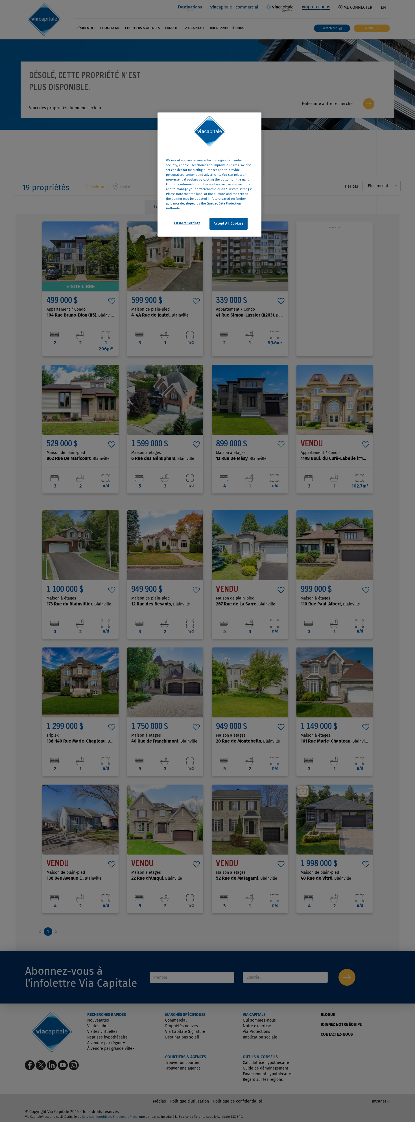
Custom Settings (187, 223)
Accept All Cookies (228, 223)
